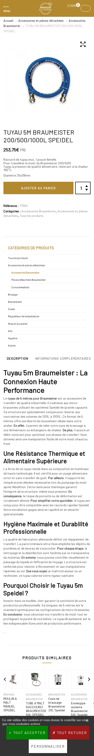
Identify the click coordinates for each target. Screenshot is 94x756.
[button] (6, 8)
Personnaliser (48, 746)
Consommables (20, 287)
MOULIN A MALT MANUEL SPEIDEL (10, 704)
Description (17, 358)
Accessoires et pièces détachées (41, 20)
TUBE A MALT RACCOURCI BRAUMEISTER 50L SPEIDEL (35, 708)
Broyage (13, 294)
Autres (12, 345)
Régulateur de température (23, 316)
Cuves (11, 309)
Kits (10, 331)
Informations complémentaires (63, 358)
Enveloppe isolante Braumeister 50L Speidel (79, 708)
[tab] (17, 359)
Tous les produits (31, 216)
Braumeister (15, 301)
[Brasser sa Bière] (45, 8)
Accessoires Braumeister (38, 211)
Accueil (8, 20)
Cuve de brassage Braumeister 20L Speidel (56, 704)
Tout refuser (71, 732)
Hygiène (12, 338)
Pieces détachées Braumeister (28, 279)
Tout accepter (29, 732)
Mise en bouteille (17, 323)
